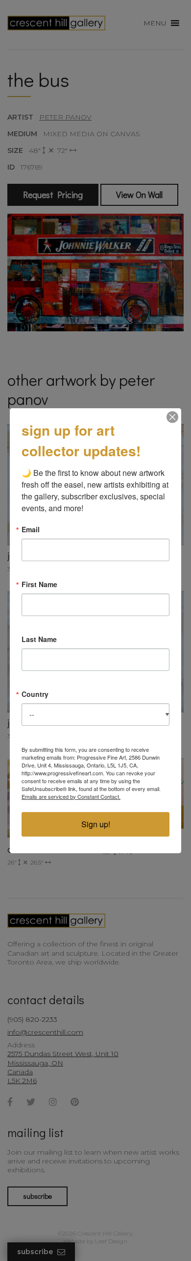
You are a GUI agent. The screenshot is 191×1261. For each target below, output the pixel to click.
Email (31, 529)
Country (35, 694)
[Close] (172, 417)
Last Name (39, 639)
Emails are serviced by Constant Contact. (71, 796)
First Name (39, 584)
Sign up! (95, 824)
